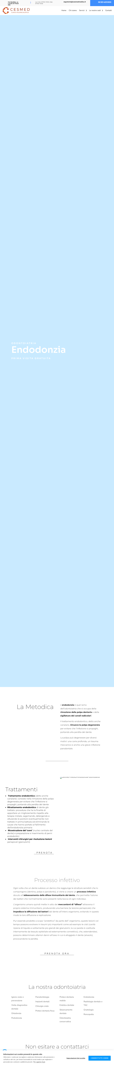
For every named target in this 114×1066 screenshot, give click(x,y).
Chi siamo (73, 10)
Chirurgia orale (42, 1006)
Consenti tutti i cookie (99, 1058)
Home (63, 10)
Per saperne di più (39, 1062)
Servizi (81, 10)
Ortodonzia (16, 1013)
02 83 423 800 (104, 2)
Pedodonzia (16, 1018)
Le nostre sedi (95, 10)
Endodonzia (89, 997)
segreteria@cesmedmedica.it (75, 2)
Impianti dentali (42, 1001)
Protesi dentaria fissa (44, 1010)
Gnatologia (89, 1009)
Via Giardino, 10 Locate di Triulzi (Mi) (13, 3)
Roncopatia (89, 1014)
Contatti (108, 10)
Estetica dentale (67, 1005)
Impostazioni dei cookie (76, 1058)
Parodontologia (42, 997)
